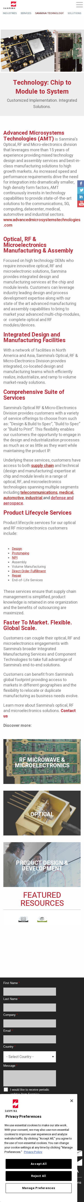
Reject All (38, 1176)
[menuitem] (10, 13)
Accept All (39, 1164)
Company (10, 1014)
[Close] (72, 1101)
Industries (10, 13)
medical (66, 493)
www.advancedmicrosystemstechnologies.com (41, 222)
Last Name (11, 999)
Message (10, 1065)
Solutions (74, 13)
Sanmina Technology (49, 13)
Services (26, 13)
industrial (34, 498)
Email (8, 1030)
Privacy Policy (33, 1152)
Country (9, 1046)
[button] (79, 5)
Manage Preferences (38, 1188)
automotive (13, 498)
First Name (11, 983)
